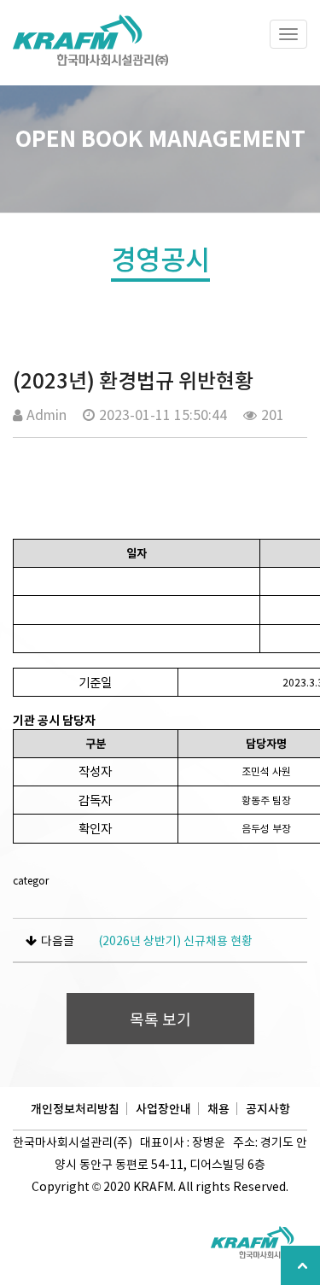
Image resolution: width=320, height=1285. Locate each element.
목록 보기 (160, 1019)
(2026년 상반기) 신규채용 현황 (175, 940)
